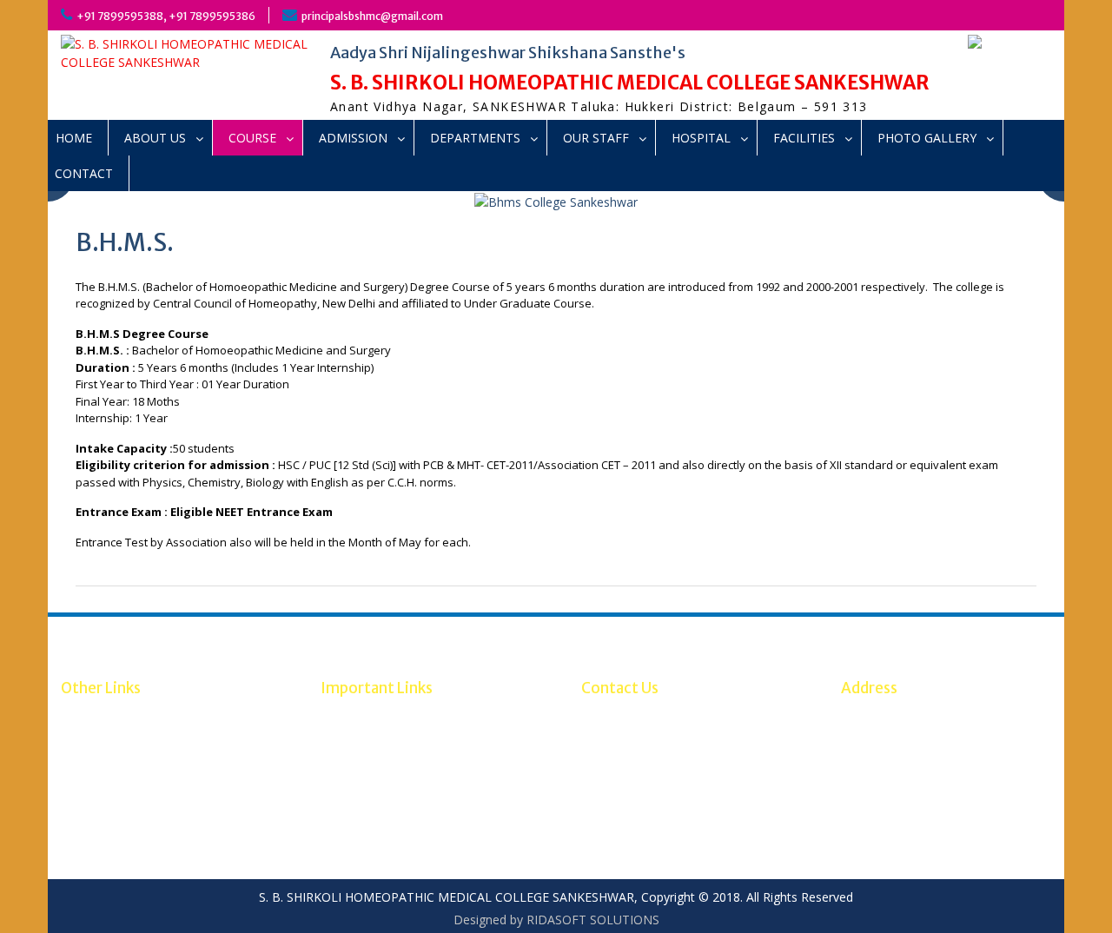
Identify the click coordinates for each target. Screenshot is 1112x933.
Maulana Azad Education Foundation (164, 791)
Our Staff (596, 137)
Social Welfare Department (137, 772)
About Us (155, 137)
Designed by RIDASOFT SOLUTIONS (556, 919)
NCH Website (358, 718)
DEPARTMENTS (475, 137)
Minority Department (120, 754)
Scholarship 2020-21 (118, 736)
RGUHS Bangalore (112, 718)
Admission (353, 137)
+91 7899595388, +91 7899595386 (165, 16)
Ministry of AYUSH (372, 754)
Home (74, 137)
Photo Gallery (926, 137)
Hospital (701, 137)
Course (252, 137)
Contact (84, 173)
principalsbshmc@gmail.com (372, 16)
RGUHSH (345, 736)
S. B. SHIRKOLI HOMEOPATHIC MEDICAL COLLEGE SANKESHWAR (630, 82)
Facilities (804, 137)
